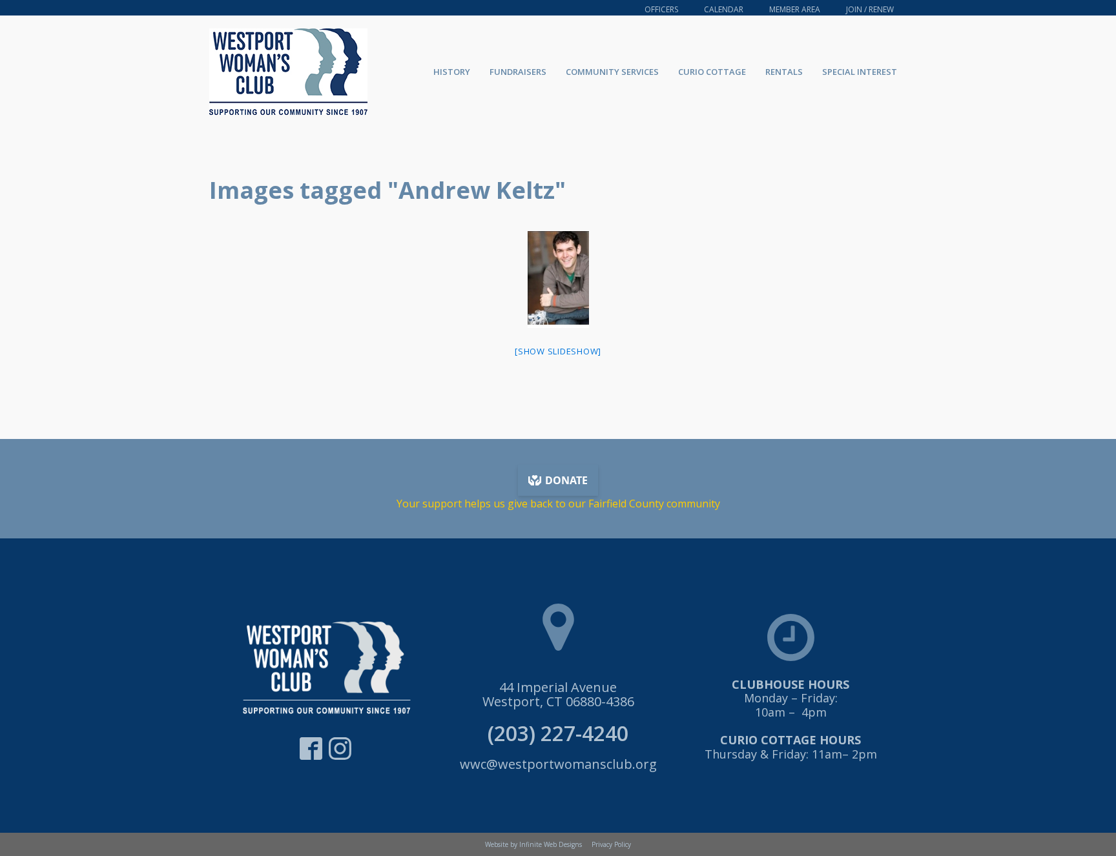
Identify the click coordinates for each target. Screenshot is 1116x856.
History (451, 71)
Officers (661, 9)
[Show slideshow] (558, 351)
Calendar (723, 9)
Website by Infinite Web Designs (533, 844)
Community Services (612, 71)
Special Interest (859, 71)
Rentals (784, 71)
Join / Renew (870, 9)
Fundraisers (518, 71)
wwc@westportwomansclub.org (558, 764)
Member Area (794, 9)
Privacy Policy (611, 844)
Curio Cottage (712, 71)
